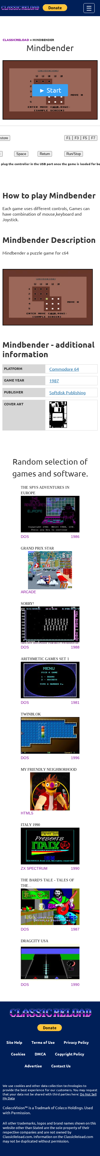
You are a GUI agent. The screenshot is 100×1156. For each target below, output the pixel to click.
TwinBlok (31, 714)
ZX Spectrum (34, 868)
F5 (85, 138)
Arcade (28, 592)
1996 (75, 758)
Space (21, 154)
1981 (75, 702)
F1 (68, 138)
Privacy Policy (76, 1042)
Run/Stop (73, 154)
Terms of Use (43, 1042)
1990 (75, 868)
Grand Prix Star (37, 548)
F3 (77, 138)
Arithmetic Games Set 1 (45, 659)
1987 (54, 380)
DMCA (40, 1053)
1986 (75, 536)
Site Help (14, 1042)
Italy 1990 (30, 825)
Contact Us (61, 1065)
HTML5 (27, 813)
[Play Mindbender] (49, 118)
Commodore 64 (64, 368)
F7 (93, 138)
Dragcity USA (34, 941)
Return (45, 154)
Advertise (33, 1065)
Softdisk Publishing (67, 392)
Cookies (18, 1053)
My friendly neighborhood (49, 770)
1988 (75, 647)
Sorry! (27, 604)
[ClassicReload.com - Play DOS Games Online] (20, 8)
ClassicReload (16, 40)
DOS (25, 536)
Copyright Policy (69, 1053)
